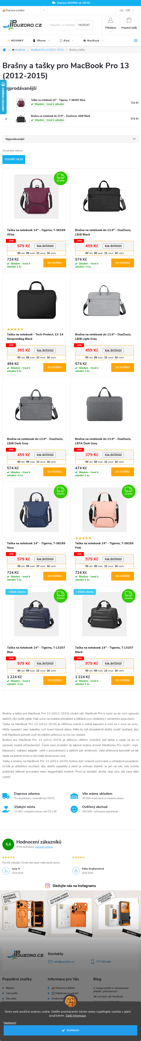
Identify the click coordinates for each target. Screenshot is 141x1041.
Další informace (76, 1016)
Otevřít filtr (14, 159)
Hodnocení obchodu (63, 998)
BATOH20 (45, 246)
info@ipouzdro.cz (64, 961)
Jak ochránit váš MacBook (108, 996)
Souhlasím (73, 1030)
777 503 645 (103, 961)
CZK (128, 10)
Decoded (11, 998)
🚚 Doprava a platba (13, 10)
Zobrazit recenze (44, 847)
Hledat (84, 25)
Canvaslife (12, 993)
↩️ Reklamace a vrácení (64, 993)
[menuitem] (15, 40)
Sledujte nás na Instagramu (74, 885)
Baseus (10, 988)
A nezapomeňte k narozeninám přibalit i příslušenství (111, 989)
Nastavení (10, 1023)
